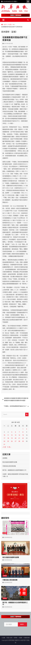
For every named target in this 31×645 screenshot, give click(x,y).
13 (15, 435)
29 (23, 441)
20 (15, 438)
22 (23, 438)
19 (12, 438)
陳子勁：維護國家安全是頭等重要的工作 (14, 470)
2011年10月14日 (8, 43)
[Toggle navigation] (3, 20)
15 (23, 435)
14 (19, 435)
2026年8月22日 (8, 537)
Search (27, 414)
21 (19, 438)
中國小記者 (9, 637)
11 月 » (9, 447)
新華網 (15, 637)
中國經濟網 (26, 637)
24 (4, 441)
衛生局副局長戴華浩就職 (9, 462)
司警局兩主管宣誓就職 (9, 466)
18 (8, 438)
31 (4, 444)
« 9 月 (4, 447)
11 (8, 435)
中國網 (20, 637)
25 (8, 441)
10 (4, 435)
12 (12, 435)
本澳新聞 (5, 553)
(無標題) (4, 458)
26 (12, 441)
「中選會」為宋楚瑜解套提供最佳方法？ (15, 406)
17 (4, 438)
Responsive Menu (28, 1)
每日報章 (5, 533)
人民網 (3, 637)
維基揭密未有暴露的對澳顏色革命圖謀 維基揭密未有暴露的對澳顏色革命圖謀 (16, 399)
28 (19, 441)
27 (15, 441)
